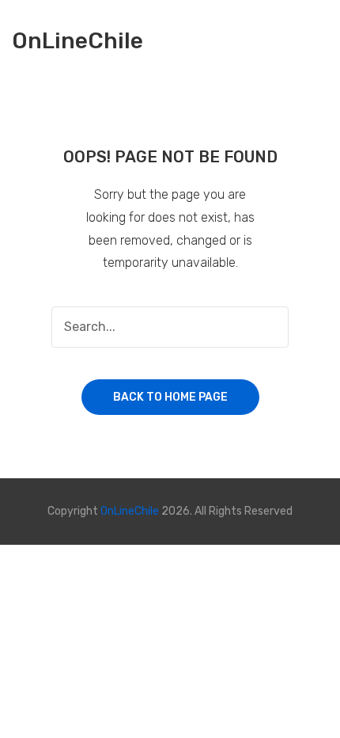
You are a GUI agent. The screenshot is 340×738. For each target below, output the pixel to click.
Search (268, 327)
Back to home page (170, 397)
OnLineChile (77, 41)
